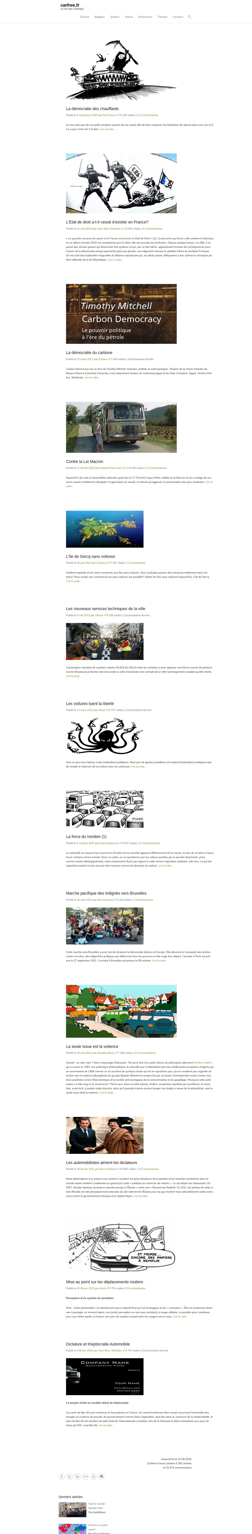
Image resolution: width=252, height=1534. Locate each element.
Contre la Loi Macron (84, 461)
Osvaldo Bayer (105, 1052)
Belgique (100, 16)
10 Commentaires (147, 115)
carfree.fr (70, 5)
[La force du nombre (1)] (140, 809)
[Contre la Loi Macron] (140, 427)
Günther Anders (203, 1062)
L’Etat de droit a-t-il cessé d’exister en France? (107, 222)
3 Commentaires (143, 899)
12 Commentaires (156, 467)
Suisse (129, 16)
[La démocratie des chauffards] (140, 70)
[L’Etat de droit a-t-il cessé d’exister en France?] (140, 183)
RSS (93, 1476)
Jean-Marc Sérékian (109, 228)
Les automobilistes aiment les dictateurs (101, 1162)
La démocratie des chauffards (92, 108)
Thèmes (162, 16)
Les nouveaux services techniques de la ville (105, 608)
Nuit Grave (109, 115)
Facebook (62, 1476)
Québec (115, 16)
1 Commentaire (136, 562)
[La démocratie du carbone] (140, 314)
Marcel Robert (108, 1168)
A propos (178, 16)
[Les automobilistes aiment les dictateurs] (140, 1135)
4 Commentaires (152, 228)
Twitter (70, 1476)
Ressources (145, 16)
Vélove (99, 615)
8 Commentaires (135, 1288)
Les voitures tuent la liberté (90, 703)
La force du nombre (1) (86, 836)
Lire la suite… (108, 129)
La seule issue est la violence (92, 1046)
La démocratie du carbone (89, 352)
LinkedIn (78, 1476)
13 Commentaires (145, 1052)
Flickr (85, 1476)
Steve (101, 709)
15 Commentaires (148, 1168)
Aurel (102, 1288)
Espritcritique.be (109, 843)
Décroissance (105, 899)
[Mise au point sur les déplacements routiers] (140, 1246)
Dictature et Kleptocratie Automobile (98, 1344)
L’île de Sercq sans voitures (90, 556)
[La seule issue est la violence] (140, 1011)
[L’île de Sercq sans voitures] (140, 529)
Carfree (84, 16)
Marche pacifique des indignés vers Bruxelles (106, 893)
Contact (101, 1476)
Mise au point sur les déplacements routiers (104, 1282)
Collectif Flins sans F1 (112, 467)
